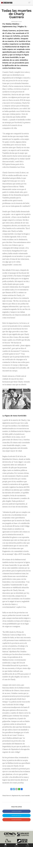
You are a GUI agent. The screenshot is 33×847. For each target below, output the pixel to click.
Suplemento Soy (16, 795)
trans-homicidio (25, 795)
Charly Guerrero (6, 795)
